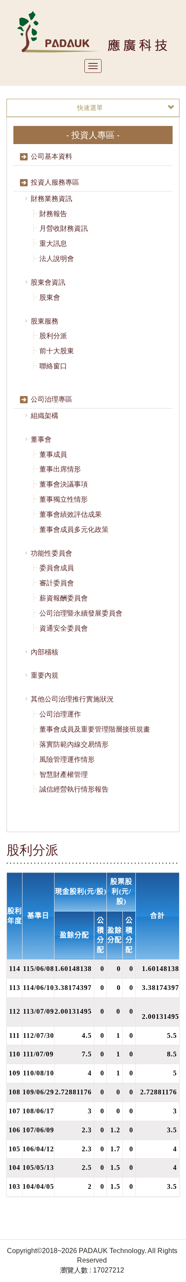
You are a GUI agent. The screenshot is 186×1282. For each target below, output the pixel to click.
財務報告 (53, 213)
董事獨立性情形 (63, 499)
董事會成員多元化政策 (74, 529)
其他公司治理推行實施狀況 (72, 699)
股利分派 (53, 335)
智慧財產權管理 (63, 774)
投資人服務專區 (55, 182)
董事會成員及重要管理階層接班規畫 (94, 729)
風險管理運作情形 (67, 759)
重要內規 (44, 675)
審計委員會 (56, 583)
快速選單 (90, 107)
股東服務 (44, 321)
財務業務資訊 (51, 198)
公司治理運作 (60, 714)
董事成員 (53, 454)
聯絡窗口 (53, 366)
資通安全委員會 (63, 628)
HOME (93, 31)
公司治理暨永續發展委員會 (80, 613)
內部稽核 (44, 652)
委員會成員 (56, 568)
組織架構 (44, 415)
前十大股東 (56, 351)
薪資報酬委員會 (63, 598)
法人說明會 (56, 258)
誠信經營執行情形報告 (74, 789)
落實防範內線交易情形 (74, 744)
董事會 (41, 439)
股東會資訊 (48, 282)
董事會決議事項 (63, 484)
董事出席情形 (60, 469)
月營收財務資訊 (63, 228)
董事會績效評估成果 (70, 514)
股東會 (49, 297)
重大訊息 (53, 243)
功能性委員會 (51, 553)
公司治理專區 (51, 399)
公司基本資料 (51, 156)
